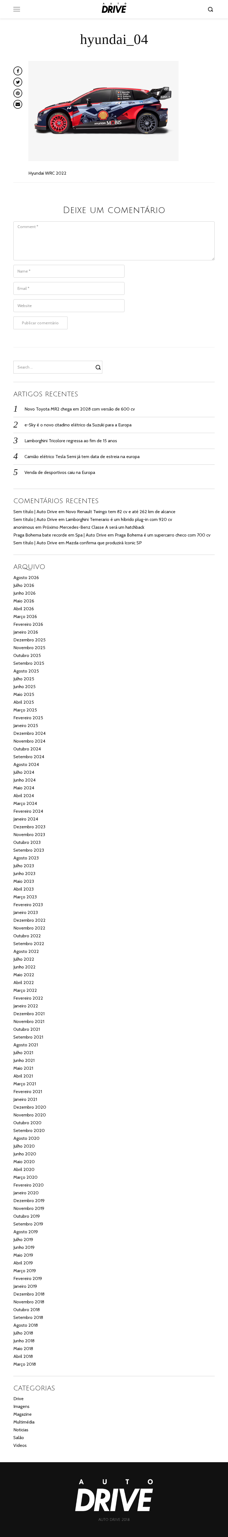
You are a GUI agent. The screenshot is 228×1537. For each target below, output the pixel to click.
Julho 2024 (23, 772)
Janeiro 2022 (25, 1006)
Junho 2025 (24, 686)
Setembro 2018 (28, 1317)
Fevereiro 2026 (28, 624)
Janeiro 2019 (25, 1286)
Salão (18, 1437)
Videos (20, 1445)
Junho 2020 (24, 1154)
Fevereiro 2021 (27, 1091)
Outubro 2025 (27, 655)
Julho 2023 (23, 865)
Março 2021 (24, 1083)
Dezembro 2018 (28, 1294)
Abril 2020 (23, 1169)
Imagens (21, 1406)
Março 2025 (25, 710)
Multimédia (23, 1422)
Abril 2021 (23, 1076)
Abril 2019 (23, 1263)
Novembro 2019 (28, 1208)
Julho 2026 (23, 585)
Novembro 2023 (29, 834)
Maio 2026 (23, 601)
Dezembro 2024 (29, 733)
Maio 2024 (23, 787)
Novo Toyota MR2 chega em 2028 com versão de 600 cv (79, 409)
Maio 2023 (23, 881)
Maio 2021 (23, 1068)
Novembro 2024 (29, 741)
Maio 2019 (23, 1255)
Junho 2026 (24, 593)
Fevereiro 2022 (28, 998)
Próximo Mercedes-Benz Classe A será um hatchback (93, 527)
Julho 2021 (23, 1052)
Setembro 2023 (28, 850)
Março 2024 (25, 803)
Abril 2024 (23, 795)
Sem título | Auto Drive (35, 511)
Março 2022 (25, 990)
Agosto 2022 (26, 951)
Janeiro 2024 (25, 819)
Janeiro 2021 (25, 1099)
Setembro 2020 (29, 1130)
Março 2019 (24, 1270)
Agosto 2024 (26, 764)
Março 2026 (25, 616)
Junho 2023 (24, 873)
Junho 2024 (24, 780)
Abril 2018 (23, 1356)
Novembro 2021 (28, 1021)
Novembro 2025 (29, 647)
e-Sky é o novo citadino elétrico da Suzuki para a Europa (78, 425)
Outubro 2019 (26, 1216)
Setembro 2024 (28, 756)
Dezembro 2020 (29, 1107)
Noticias (20, 1429)
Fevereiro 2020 (28, 1185)
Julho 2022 (23, 959)
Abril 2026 (23, 608)
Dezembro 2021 (28, 1013)
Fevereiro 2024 (28, 811)
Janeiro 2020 (26, 1192)
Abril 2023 (23, 889)
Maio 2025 (23, 694)
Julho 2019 (23, 1239)
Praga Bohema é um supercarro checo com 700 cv (162, 535)
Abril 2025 (23, 702)
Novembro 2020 (29, 1115)
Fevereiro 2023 (28, 904)
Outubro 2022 (27, 935)
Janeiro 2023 (25, 912)
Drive (18, 1398)
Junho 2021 (23, 1060)
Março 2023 (25, 897)
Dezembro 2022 (29, 920)
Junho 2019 (23, 1247)
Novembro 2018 (28, 1301)
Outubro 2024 (27, 749)
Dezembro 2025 (29, 640)
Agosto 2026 (26, 577)
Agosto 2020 (26, 1138)
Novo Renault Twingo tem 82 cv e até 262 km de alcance (120, 511)
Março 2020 (25, 1177)
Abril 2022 (23, 982)
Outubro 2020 (27, 1122)
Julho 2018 (23, 1333)
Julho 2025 (23, 678)
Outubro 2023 (27, 842)
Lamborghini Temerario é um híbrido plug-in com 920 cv (119, 519)
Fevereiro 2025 (28, 717)
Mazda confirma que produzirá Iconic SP (104, 542)
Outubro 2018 (26, 1309)
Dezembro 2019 (28, 1200)
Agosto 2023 (26, 858)
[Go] (211, 9)
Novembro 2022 (29, 928)
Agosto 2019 (25, 1231)
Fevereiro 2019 (27, 1278)
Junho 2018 (23, 1340)
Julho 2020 (24, 1146)
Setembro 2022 (28, 943)
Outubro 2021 (26, 1029)
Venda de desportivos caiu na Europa (59, 472)
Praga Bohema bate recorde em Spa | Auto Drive (59, 535)
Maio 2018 (23, 1348)
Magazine (22, 1414)
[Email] (17, 104)
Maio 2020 (24, 1161)
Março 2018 (24, 1364)
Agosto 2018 (25, 1325)
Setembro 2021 (28, 1037)
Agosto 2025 (26, 671)
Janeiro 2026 (25, 632)
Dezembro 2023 (29, 826)
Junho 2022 (24, 967)
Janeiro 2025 (25, 725)
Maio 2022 (23, 974)
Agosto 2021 (25, 1044)
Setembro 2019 (28, 1224)
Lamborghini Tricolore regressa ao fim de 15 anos (70, 440)
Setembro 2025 (28, 663)
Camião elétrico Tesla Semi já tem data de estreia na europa (82, 456)
